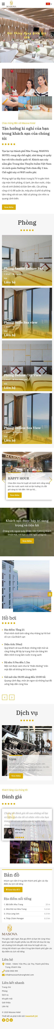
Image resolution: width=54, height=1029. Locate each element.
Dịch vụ (5, 995)
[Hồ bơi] (27, 750)
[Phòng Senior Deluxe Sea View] (27, 260)
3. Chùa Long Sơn (11, 913)
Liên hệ (5, 1006)
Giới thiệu (6, 1002)
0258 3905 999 (11, 971)
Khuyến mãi (7, 998)
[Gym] (27, 586)
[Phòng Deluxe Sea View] (27, 418)
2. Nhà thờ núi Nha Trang (15, 909)
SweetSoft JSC (31, 1016)
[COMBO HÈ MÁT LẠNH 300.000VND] (27, 466)
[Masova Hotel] (11, 4)
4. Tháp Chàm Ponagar (14, 918)
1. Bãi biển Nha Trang (13, 904)
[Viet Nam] (47, 4)
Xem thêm (9, 207)
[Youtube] (7, 1020)
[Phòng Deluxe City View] (27, 365)
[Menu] (3, 4)
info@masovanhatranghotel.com (19, 975)
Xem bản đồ (13, 889)
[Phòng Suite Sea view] (27, 313)
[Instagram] (11, 1020)
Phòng (4, 991)
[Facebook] (3, 1020)
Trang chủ (6, 987)
